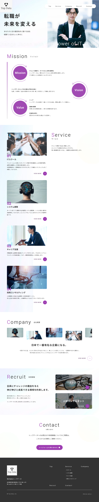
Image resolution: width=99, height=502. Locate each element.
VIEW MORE (37, 174)
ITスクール (68, 470)
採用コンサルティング (71, 478)
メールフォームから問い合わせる (48, 447)
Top (49, 6)
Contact (89, 6)
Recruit (79, 6)
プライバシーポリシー (87, 494)
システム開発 (69, 473)
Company (68, 6)
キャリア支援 (69, 476)
